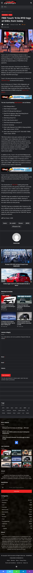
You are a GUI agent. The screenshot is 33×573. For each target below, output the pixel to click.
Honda (3, 413)
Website (3, 368)
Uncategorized (5, 521)
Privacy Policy (23, 560)
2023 (16, 407)
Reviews (4, 516)
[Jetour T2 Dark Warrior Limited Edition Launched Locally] (24, 316)
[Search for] (31, 3)
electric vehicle (21, 410)
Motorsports (5, 512)
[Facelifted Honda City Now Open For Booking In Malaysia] (8, 299)
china (3, 410)
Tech (3, 519)
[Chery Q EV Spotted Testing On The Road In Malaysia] (24, 299)
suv (23, 413)
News (10, 14)
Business (4, 502)
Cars (3, 504)
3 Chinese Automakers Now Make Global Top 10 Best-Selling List (8, 323)
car (29, 407)
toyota (27, 413)
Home (4, 11)
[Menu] (2, 3)
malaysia (9, 413)
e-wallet (13, 223)
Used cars (4, 523)
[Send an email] (7, 24)
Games (5, 528)
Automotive (9, 11)
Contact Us (19, 562)
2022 (12, 407)
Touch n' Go (16, 226)
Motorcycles (5, 509)
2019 (3, 407)
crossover (9, 410)
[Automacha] (10, 2)
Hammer (5, 24)
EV (27, 410)
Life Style (4, 507)
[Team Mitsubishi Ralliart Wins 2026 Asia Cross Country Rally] (27, 464)
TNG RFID (14, 184)
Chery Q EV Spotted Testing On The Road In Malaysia (23, 306)
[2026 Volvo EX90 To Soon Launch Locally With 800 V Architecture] (6, 464)
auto (5, 223)
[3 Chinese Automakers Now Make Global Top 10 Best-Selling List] (8, 316)
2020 (7, 407)
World (3, 526)
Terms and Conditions (10, 562)
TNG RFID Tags (5, 80)
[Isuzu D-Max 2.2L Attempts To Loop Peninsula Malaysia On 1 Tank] (16, 464)
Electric (14, 410)
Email (3, 362)
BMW (25, 407)
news (21, 223)
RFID (28, 223)
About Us (25, 562)
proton (18, 413)
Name (3, 356)
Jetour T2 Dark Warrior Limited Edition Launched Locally (24, 323)
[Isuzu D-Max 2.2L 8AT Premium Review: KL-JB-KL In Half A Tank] (6, 458)
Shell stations (18, 102)
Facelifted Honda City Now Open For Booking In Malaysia (8, 306)
